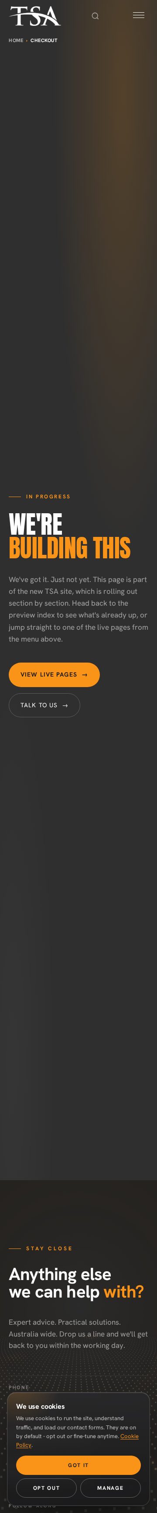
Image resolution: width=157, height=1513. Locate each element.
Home (16, 40)
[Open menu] (138, 16)
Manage (110, 1488)
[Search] (95, 16)
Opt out (46, 1488)
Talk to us (44, 705)
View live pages (54, 674)
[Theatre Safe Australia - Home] (35, 16)
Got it (78, 1465)
